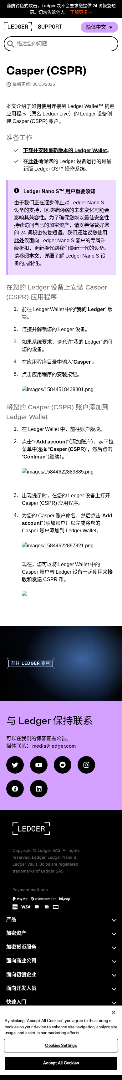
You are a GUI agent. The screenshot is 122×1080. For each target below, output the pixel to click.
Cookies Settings (61, 1045)
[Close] (113, 1012)
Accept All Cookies (61, 1063)
